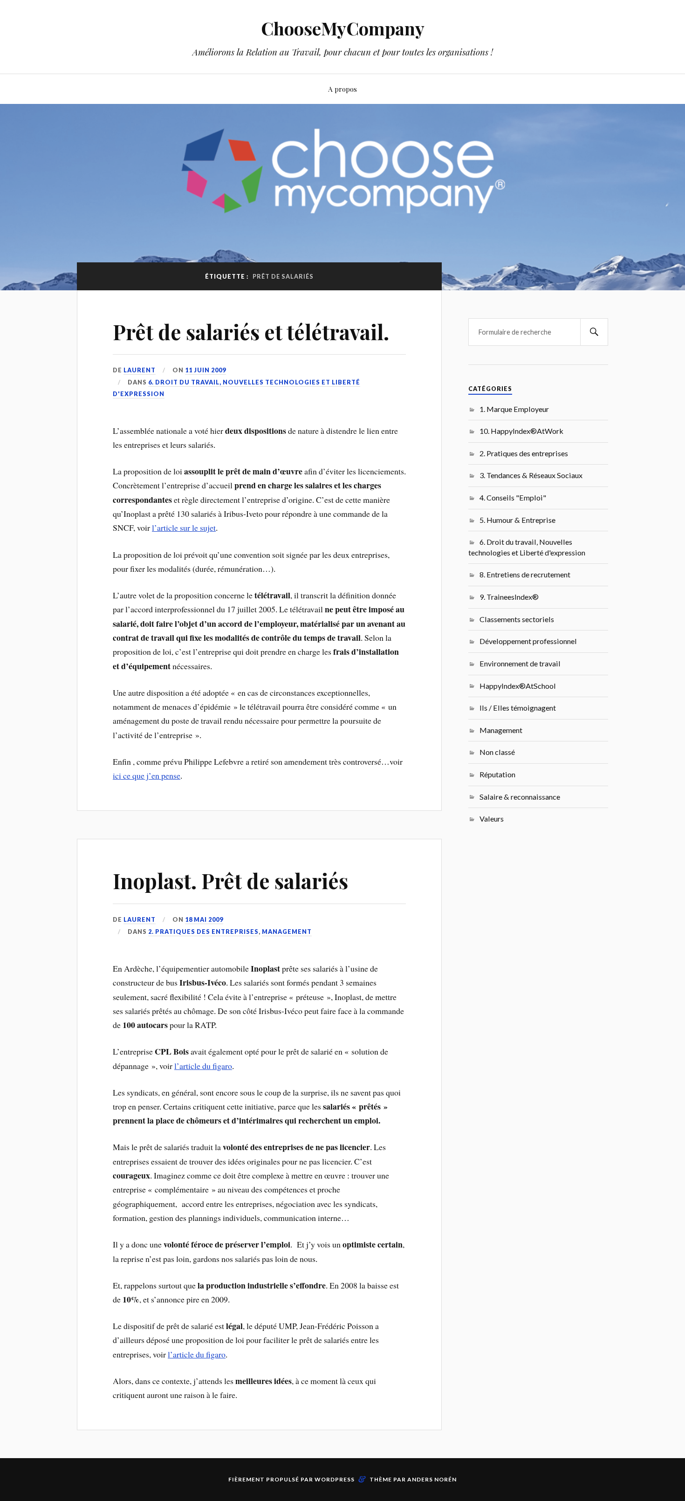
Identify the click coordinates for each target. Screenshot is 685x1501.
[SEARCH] (594, 332)
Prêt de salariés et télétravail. (251, 331)
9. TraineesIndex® (509, 596)
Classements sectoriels (517, 619)
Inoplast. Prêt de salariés (230, 880)
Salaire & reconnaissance (520, 796)
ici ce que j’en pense (146, 775)
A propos (342, 89)
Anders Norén (432, 1479)
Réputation (497, 774)
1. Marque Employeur (514, 408)
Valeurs (492, 818)
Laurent (139, 370)
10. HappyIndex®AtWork (521, 430)
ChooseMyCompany (343, 28)
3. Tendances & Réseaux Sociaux (531, 475)
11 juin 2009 (205, 370)
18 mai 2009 (204, 919)
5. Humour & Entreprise (517, 519)
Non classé (497, 751)
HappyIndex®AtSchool (518, 685)
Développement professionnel (528, 641)
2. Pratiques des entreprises (203, 931)
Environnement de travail (520, 663)
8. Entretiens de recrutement (525, 574)
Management (287, 931)
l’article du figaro (203, 1065)
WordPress (335, 1479)
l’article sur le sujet (184, 527)
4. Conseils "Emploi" (513, 497)
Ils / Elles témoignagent (518, 707)
